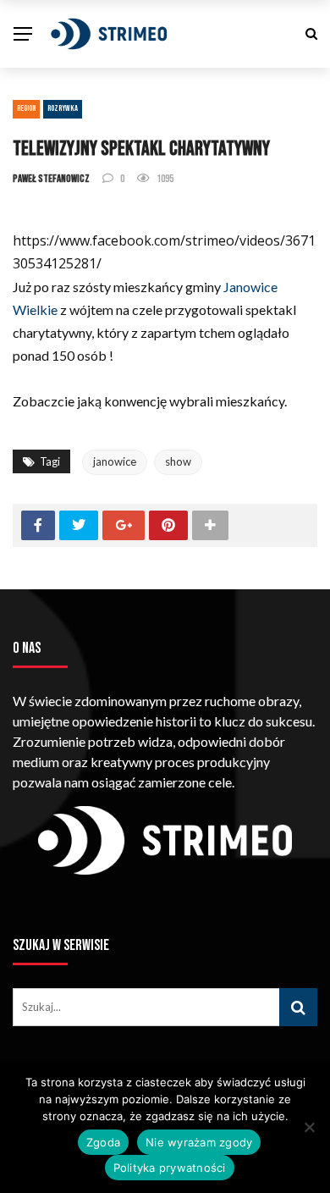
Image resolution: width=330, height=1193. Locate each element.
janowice (114, 461)
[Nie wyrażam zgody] (308, 1126)
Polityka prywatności (169, 1167)
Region (26, 108)
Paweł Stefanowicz (51, 178)
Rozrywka (62, 108)
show (178, 461)
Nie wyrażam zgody (199, 1142)
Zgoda (103, 1142)
